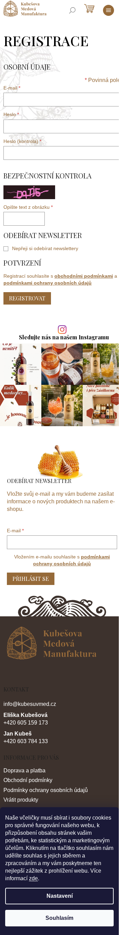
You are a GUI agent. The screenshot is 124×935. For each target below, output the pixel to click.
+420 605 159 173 (25, 723)
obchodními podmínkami (83, 276)
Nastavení (59, 896)
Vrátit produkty (20, 800)
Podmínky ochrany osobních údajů (45, 790)
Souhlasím (59, 918)
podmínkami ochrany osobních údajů (47, 283)
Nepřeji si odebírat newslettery (45, 248)
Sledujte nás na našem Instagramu (64, 337)
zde (33, 878)
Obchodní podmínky (27, 780)
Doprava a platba (24, 770)
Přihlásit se (30, 578)
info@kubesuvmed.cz (29, 704)
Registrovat (27, 298)
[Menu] (108, 10)
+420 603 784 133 (25, 741)
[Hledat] (72, 10)
